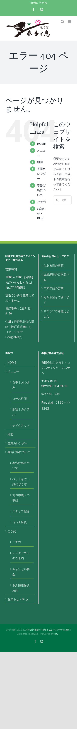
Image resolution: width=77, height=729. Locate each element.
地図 (40, 162)
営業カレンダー (41, 173)
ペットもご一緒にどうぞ (21, 481)
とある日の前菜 (54, 265)
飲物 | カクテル (21, 411)
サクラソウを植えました (56, 313)
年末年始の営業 (54, 288)
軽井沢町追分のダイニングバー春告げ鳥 (48, 629)
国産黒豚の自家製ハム (56, 276)
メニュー (13, 371)
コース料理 (19, 398)
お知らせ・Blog (41, 213)
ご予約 (41, 202)
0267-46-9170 (40, 2)
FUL (56, 633)
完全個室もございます (56, 299)
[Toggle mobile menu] (70, 21)
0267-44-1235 (50, 394)
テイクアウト (21, 425)
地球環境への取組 (21, 497)
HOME (41, 144)
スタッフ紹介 (21, 511)
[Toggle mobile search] (62, 21)
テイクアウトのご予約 (21, 555)
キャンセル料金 (21, 571)
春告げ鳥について (41, 190)
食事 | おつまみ (21, 384)
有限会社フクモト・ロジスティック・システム (55, 367)
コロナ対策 (19, 522)
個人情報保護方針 (21, 587)
